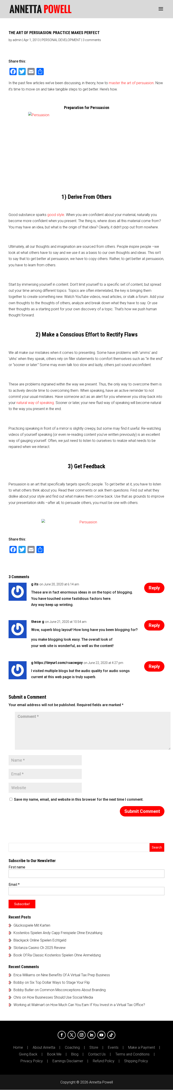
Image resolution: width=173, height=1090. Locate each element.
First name (17, 867)
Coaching (72, 1047)
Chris (17, 997)
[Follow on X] (72, 1035)
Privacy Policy (31, 1061)
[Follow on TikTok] (111, 1035)
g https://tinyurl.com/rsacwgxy (57, 663)
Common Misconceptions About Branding (73, 990)
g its (35, 584)
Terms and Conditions (132, 1054)
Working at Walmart (29, 1005)
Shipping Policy (136, 1061)
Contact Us (97, 1054)
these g (37, 621)
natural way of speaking (35, 403)
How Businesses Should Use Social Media (60, 997)
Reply (154, 588)
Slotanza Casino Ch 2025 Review (40, 948)
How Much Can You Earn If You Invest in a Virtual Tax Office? (97, 1005)
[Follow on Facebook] (62, 1035)
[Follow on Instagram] (81, 1035)
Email (14, 884)
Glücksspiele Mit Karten (32, 925)
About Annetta (44, 1047)
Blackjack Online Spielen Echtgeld (40, 940)
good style (55, 215)
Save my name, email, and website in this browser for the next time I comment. (78, 799)
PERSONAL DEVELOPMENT (61, 40)
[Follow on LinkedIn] (91, 1035)
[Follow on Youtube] (101, 1035)
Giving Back (28, 1054)
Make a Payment (141, 1047)
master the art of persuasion (131, 83)
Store (93, 1047)
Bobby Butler (24, 990)
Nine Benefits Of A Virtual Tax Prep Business (75, 975)
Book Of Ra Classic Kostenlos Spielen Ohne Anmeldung (57, 955)
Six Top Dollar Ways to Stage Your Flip (60, 982)
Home (18, 1047)
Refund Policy (103, 1061)
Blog (74, 1054)
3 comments (92, 40)
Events (113, 1047)
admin (17, 40)
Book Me (54, 1054)
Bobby (19, 982)
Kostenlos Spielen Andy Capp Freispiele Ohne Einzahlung (58, 933)
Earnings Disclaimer (67, 1061)
